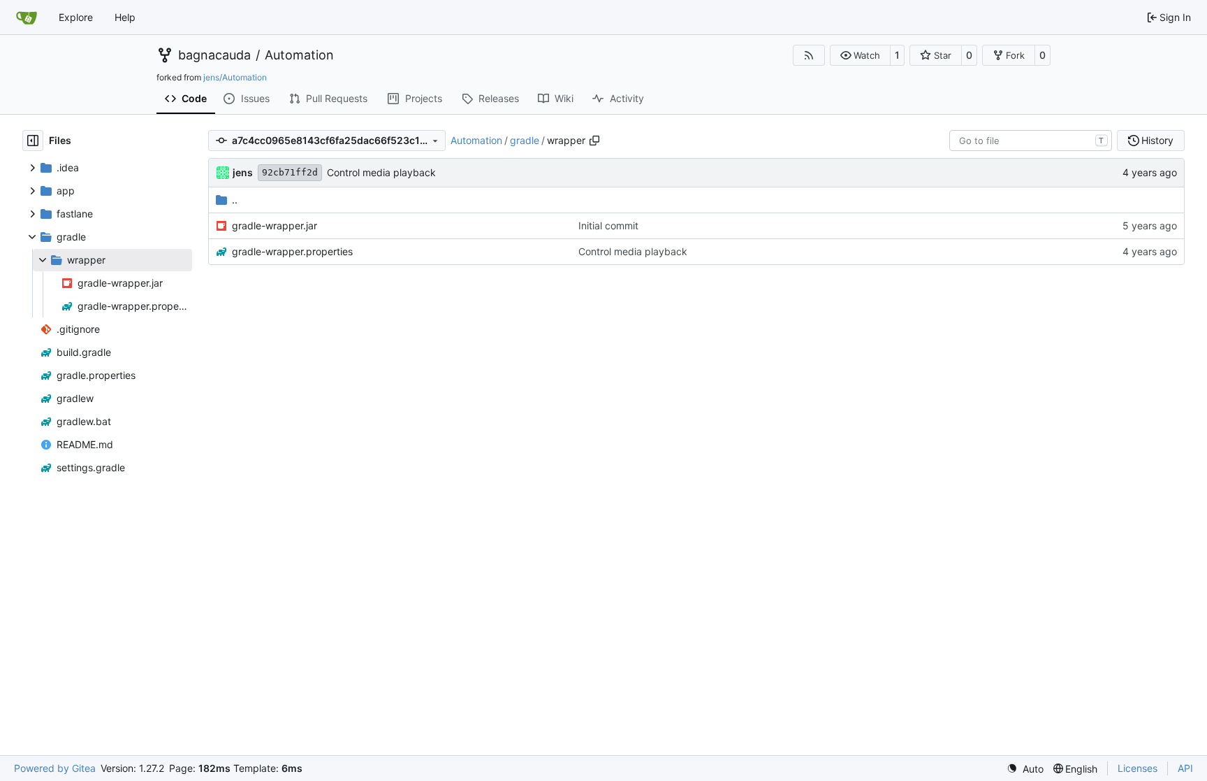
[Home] (26, 17)
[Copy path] (594, 140)
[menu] (1025, 769)
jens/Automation (235, 77)
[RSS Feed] (809, 55)
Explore (76, 17)
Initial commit (608, 225)
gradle (524, 140)
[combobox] (1030, 140)
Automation (299, 55)
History (1157, 140)
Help (125, 17)
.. (234, 200)
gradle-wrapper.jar (274, 225)
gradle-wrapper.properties (292, 251)
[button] (860, 55)
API (1185, 768)
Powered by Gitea (55, 768)
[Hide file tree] (32, 140)
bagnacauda (214, 55)
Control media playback (381, 172)
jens (243, 172)
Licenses (1137, 768)
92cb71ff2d (290, 172)
